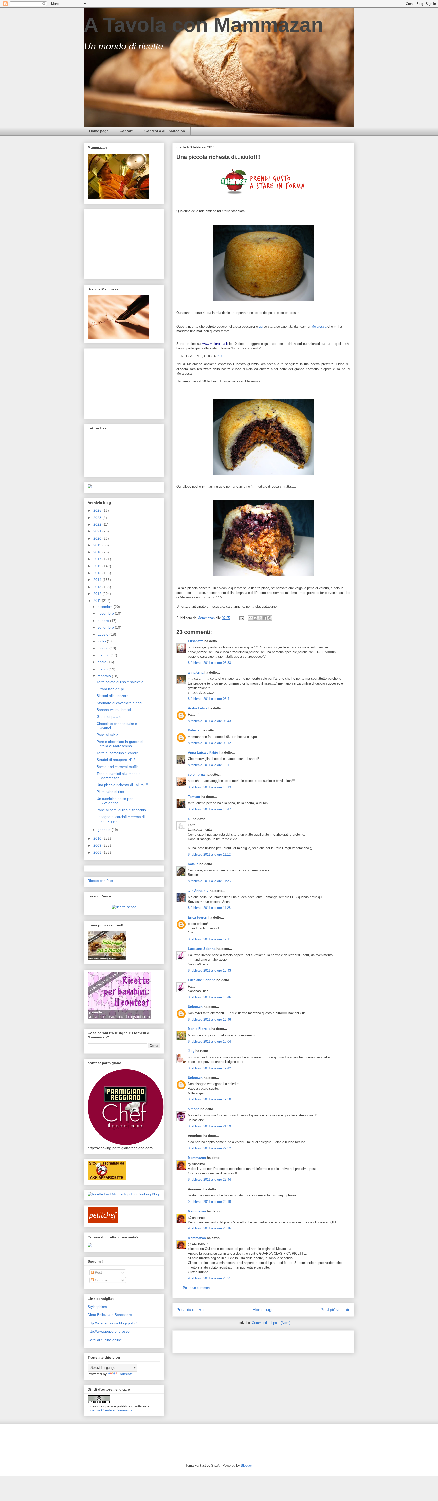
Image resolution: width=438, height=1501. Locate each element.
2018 (97, 552)
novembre (106, 613)
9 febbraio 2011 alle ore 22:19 (209, 1202)
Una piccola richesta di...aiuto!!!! (122, 785)
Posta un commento (197, 1288)
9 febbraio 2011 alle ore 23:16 (209, 1228)
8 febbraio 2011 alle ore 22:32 (209, 1148)
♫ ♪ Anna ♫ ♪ (198, 891)
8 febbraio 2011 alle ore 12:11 (209, 939)
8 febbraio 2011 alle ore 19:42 (209, 1068)
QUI (220, 356)
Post (98, 1272)
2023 (97, 517)
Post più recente (191, 1310)
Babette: (194, 730)
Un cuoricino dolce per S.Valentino (115, 801)
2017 (97, 559)
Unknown (195, 1007)
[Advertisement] (235, 1340)
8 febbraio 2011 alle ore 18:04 (209, 1041)
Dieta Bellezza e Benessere (110, 1315)
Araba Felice (197, 708)
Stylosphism (97, 1307)
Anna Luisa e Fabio (203, 752)
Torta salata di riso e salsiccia (120, 682)
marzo (103, 669)
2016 (97, 566)
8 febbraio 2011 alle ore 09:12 (209, 743)
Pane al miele (107, 735)
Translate (125, 1374)
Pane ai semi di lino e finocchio (121, 810)
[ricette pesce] (124, 907)
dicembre (106, 607)
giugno (104, 648)
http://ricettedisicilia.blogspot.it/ (112, 1323)
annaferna (195, 672)
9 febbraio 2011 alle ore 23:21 (209, 1278)
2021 (97, 531)
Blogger (246, 1465)
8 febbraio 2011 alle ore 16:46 (209, 1019)
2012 (97, 594)
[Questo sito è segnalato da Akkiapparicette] (107, 1179)
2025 (97, 510)
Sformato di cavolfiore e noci (119, 703)
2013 (97, 587)
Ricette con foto (100, 881)
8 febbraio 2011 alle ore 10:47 (209, 809)
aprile (102, 662)
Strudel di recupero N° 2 (116, 760)
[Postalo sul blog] (255, 618)
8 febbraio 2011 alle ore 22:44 (209, 1179)
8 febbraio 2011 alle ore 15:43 (209, 970)
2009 (97, 845)
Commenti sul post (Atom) (271, 1323)
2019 (97, 545)
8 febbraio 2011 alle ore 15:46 (209, 997)
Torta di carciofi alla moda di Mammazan (119, 776)
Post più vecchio (335, 1310)
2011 (97, 600)
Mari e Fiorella (199, 1029)
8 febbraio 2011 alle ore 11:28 (209, 908)
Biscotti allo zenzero (113, 696)
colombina (196, 774)
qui (261, 326)
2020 (97, 538)
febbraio (105, 676)
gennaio (105, 830)
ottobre (104, 621)
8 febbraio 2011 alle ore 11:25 (209, 881)
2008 (97, 852)
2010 (97, 838)
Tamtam (194, 797)
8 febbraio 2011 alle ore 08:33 (209, 663)
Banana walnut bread (114, 710)
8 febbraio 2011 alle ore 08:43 (209, 721)
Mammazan (197, 1158)
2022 (97, 524)
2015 (97, 573)
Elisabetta (195, 641)
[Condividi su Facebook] (264, 618)
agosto (104, 634)
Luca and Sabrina (201, 949)
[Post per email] (241, 618)
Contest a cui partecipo (164, 131)
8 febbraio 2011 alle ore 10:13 (209, 787)
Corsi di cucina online (105, 1340)
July (191, 1051)
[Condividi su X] (260, 618)
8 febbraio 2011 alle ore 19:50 (209, 1099)
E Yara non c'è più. (112, 689)
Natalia (193, 864)
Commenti (102, 1280)
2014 (97, 580)
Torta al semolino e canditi (117, 753)
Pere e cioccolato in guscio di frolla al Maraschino (120, 744)
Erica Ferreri (197, 917)
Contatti (127, 131)
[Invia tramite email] (250, 618)
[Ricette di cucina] (103, 1221)
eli (190, 819)
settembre (106, 627)
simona (193, 1109)
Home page (99, 131)
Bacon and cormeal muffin (118, 767)
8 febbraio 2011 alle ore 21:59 (209, 1126)
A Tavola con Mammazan (203, 24)
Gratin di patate (109, 716)
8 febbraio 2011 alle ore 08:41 (209, 699)
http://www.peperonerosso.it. (110, 1331)
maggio (104, 655)
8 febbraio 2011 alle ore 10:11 (209, 765)
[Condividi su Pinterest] (269, 618)
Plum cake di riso (110, 792)
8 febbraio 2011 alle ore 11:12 (209, 854)
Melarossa (318, 326)
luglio (102, 641)
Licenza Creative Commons (110, 1410)
